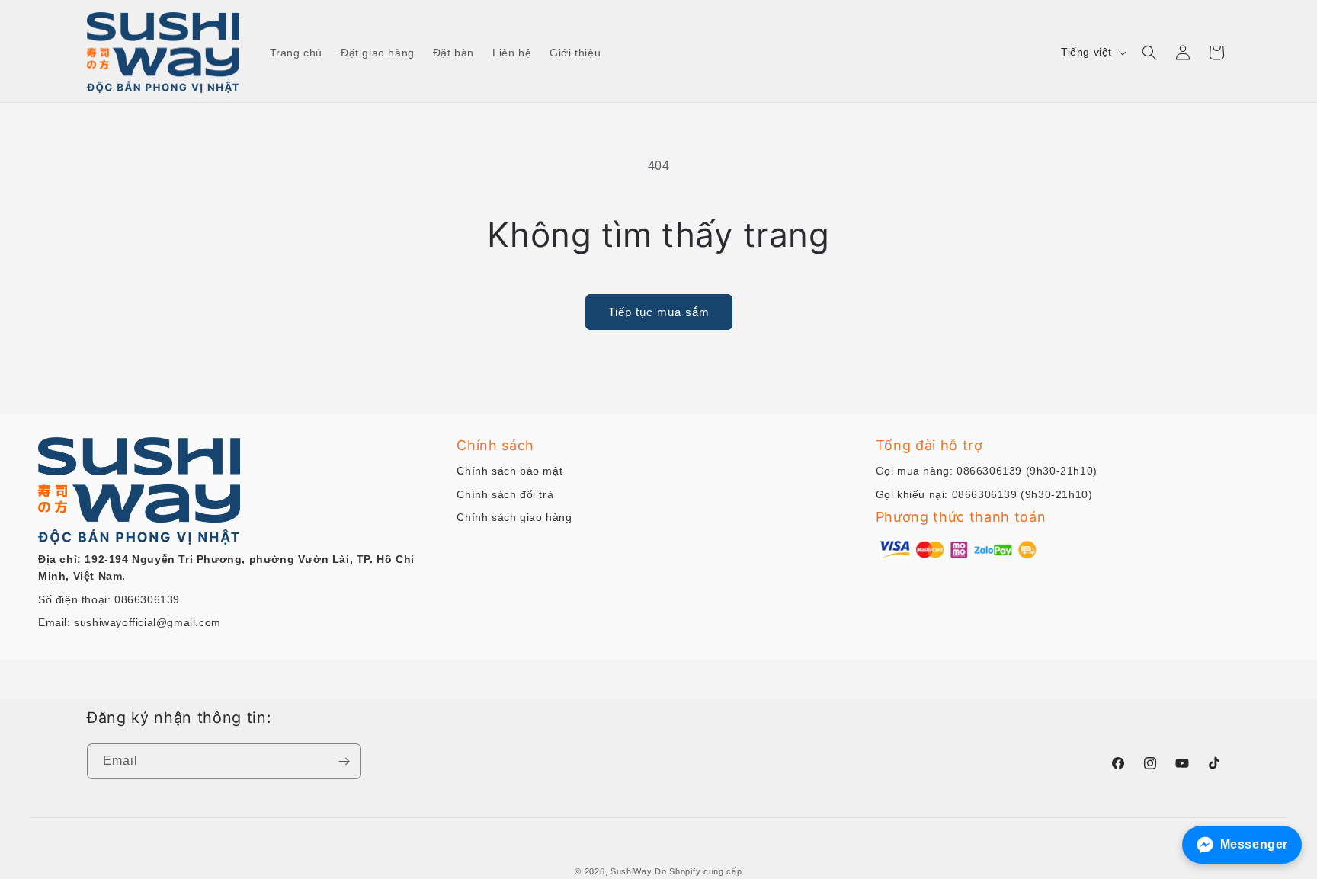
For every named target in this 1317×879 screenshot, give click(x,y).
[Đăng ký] (343, 761)
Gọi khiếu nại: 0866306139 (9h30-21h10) (984, 494)
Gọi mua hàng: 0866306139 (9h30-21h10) (987, 471)
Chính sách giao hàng (514, 517)
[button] (1149, 52)
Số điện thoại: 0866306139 (109, 599)
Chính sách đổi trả (505, 494)
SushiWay (631, 871)
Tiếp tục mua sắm (659, 311)
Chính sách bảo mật (509, 471)
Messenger (1254, 844)
